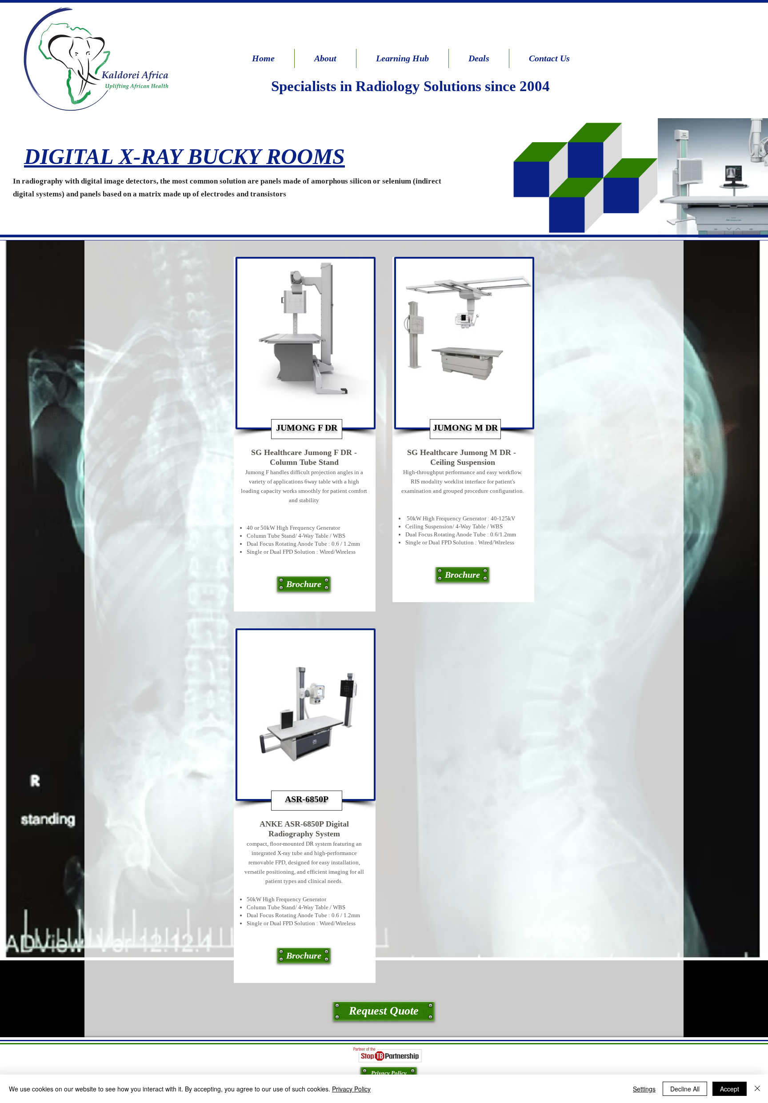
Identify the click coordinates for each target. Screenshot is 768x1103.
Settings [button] (644, 1088)
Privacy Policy (351, 1088)
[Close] (757, 1089)
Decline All (685, 1088)
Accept (729, 1088)
